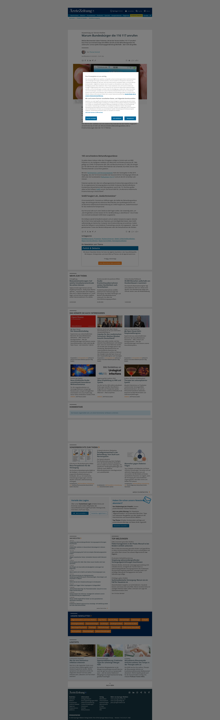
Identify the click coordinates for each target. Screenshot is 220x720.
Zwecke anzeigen (91, 118)
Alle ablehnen (117, 118)
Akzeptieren (130, 118)
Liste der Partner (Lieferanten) (94, 112)
